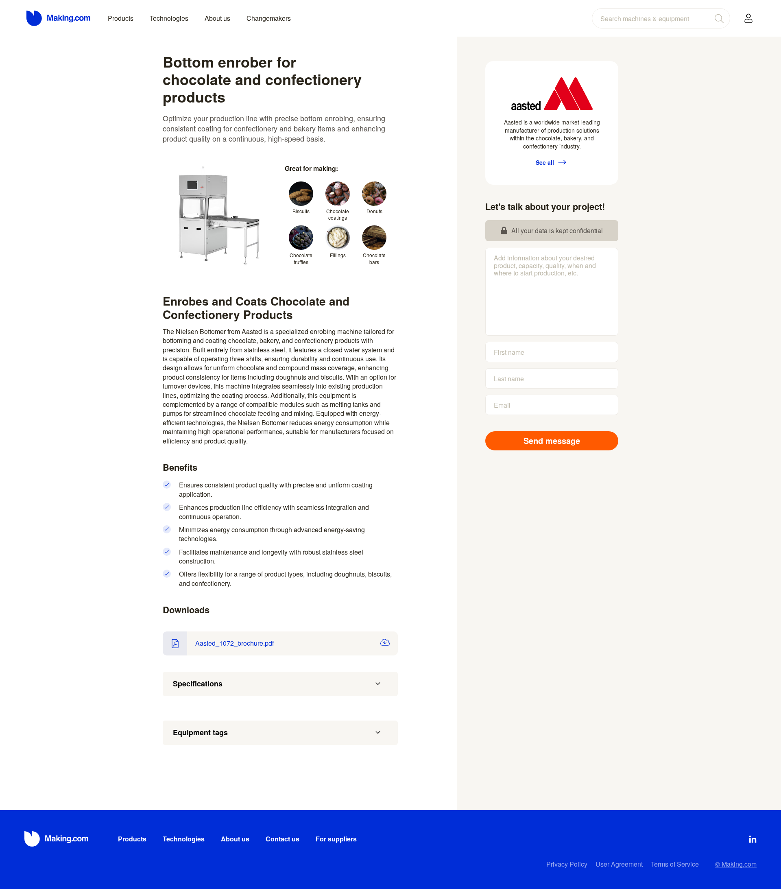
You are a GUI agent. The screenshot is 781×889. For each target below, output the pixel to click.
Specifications (198, 683)
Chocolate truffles (301, 258)
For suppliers (336, 838)
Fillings (338, 254)
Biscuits (301, 211)
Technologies (169, 18)
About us (217, 18)
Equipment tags (200, 732)
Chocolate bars (374, 258)
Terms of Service (675, 864)
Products (120, 18)
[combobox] (661, 18)
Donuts (374, 211)
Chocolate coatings (337, 214)
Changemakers (269, 18)
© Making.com (736, 864)
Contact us (282, 838)
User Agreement (619, 864)
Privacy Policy (566, 864)
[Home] (59, 18)
